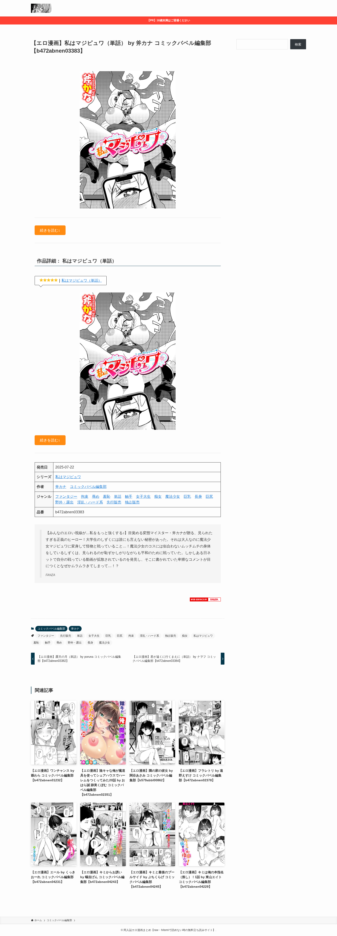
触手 (128, 496)
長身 (198, 496)
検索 (298, 44)
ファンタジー (66, 496)
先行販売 (114, 502)
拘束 (84, 496)
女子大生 (143, 496)
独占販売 (132, 502)
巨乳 (187, 496)
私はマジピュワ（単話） (81, 280)
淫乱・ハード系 (90, 502)
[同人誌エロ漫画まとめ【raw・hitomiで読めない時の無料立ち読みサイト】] (41, 8)
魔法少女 (172, 496)
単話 (117, 496)
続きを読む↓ (50, 230)
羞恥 (106, 496)
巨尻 (209, 496)
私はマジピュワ (68, 477)
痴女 (158, 496)
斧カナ (60, 487)
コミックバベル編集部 (88, 487)
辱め (95, 496)
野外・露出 (64, 502)
